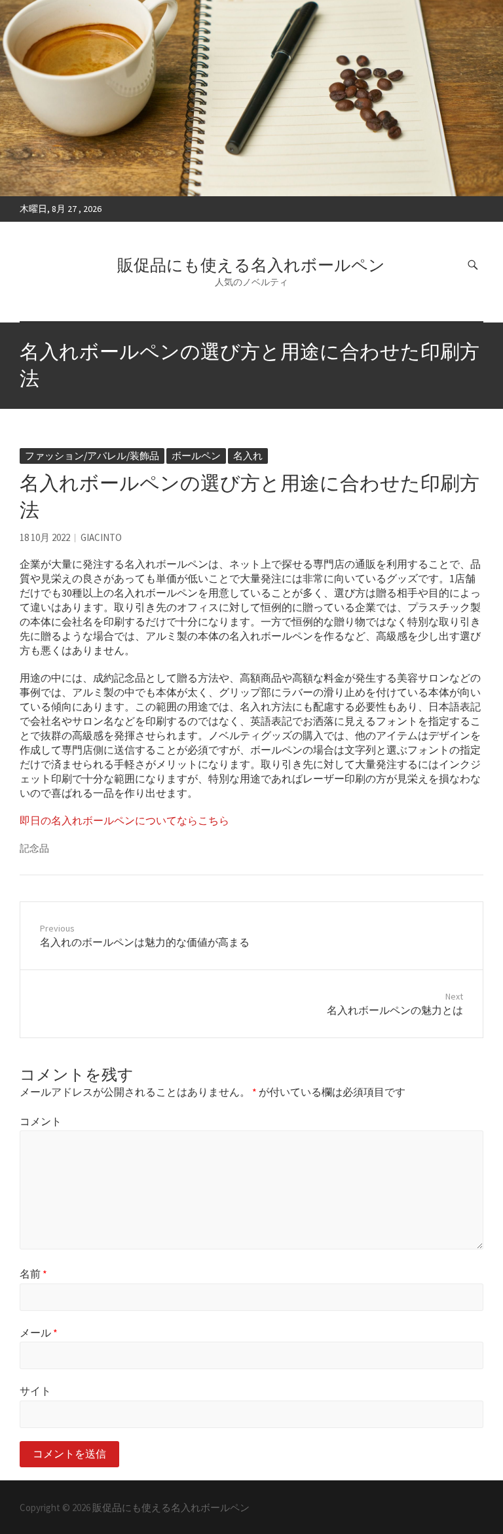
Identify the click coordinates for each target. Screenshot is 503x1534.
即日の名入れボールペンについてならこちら (124, 820)
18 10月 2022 (45, 537)
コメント (41, 1121)
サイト (35, 1390)
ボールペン (196, 455)
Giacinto (101, 537)
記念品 (34, 848)
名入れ (248, 455)
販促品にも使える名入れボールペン (251, 264)
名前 (33, 1273)
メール (39, 1332)
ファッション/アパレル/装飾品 (92, 455)
